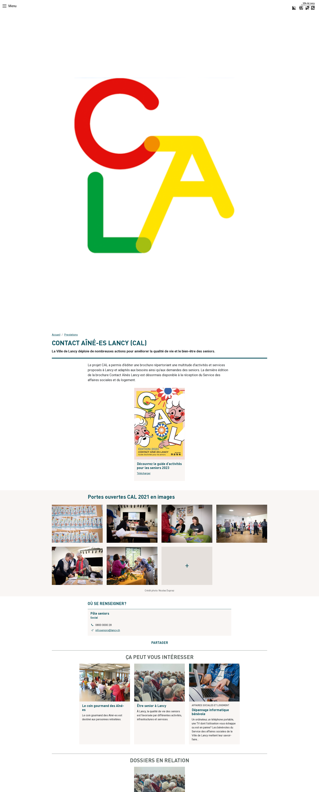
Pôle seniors (99, 613)
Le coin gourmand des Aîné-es (103, 708)
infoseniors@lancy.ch (107, 630)
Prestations (71, 334)
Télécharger (144, 473)
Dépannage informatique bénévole (210, 712)
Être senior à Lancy (151, 706)
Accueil (56, 334)
